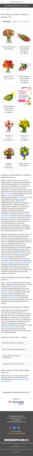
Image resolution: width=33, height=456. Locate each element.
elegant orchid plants (13, 297)
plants (19, 199)
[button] (29, 451)
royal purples (17, 262)
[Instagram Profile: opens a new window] (10, 427)
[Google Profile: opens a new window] (18, 427)
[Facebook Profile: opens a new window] (14, 427)
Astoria (27, 379)
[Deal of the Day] (24, 98)
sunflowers (8, 193)
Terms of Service (4, 449)
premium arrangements (9, 217)
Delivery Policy (16, 451)
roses (7, 195)
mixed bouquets (22, 197)
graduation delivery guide (10, 327)
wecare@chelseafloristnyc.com (16, 422)
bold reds (26, 262)
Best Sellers (6, 21)
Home (2, 9)
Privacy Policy (14, 449)
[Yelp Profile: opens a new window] (22, 427)
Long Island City (5, 381)
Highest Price (16, 21)
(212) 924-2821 (16, 420)
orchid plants (21, 253)
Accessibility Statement (26, 449)
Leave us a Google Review (16, 433)
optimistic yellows (7, 262)
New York (15, 379)
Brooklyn (21, 379)
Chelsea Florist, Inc (16, 2)
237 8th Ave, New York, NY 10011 (16, 418)
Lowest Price (26, 21)
